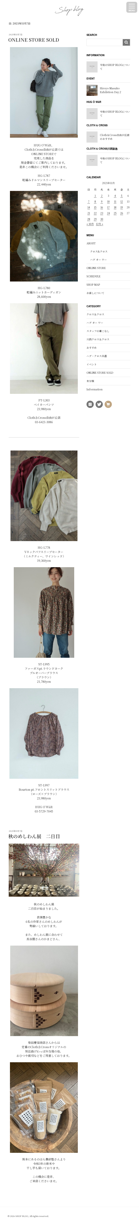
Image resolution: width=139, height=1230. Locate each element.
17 (108, 207)
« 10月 (90, 224)
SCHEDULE (93, 276)
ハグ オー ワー (98, 259)
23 (101, 213)
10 (108, 201)
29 (95, 219)
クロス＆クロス (95, 314)
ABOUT (91, 243)
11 (115, 201)
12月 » (99, 224)
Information (95, 389)
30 (101, 219)
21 (88, 213)
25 (115, 213)
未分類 (90, 381)
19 (121, 207)
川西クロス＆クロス (98, 339)
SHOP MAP (93, 284)
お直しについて (95, 293)
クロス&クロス (99, 251)
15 (95, 207)
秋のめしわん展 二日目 (34, 836)
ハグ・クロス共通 (97, 356)
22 (95, 213)
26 (121, 213)
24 (108, 213)
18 (115, 207)
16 (101, 207)
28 (88, 219)
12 (121, 201)
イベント (92, 364)
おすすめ (92, 347)
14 (88, 207)
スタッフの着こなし (98, 331)
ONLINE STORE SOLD (33, 39)
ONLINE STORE (96, 268)
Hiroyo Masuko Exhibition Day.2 (110, 90)
